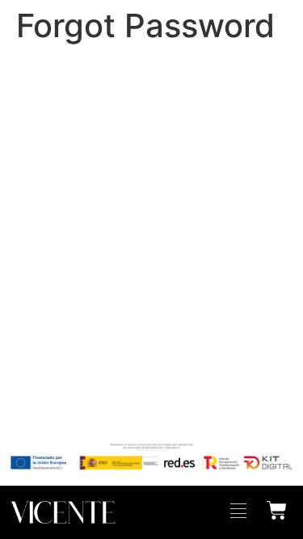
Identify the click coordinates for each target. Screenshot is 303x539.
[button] (238, 512)
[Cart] (277, 508)
